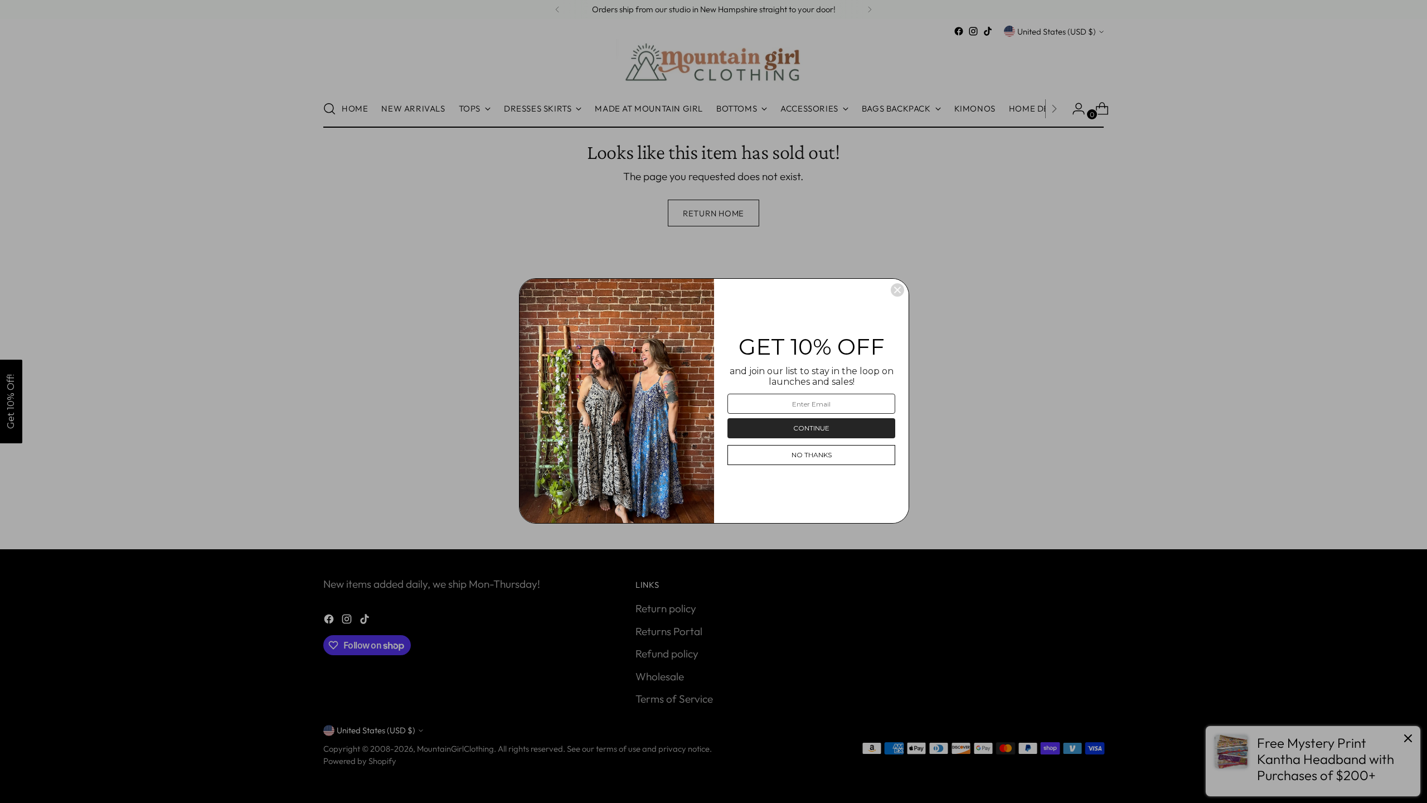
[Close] (897, 290)
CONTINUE (811, 428)
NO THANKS (812, 455)
